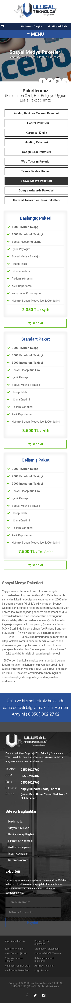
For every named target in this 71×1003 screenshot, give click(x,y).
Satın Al (37, 323)
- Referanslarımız (17, 860)
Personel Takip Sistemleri (42, 942)
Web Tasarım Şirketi (16, 953)
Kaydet (32, 923)
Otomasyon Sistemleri (46, 948)
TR (3, 26)
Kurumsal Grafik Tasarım (47, 953)
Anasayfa (16, 57)
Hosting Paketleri (36, 142)
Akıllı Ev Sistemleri (44, 965)
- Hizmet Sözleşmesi (19, 841)
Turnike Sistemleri (14, 948)
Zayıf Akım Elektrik (15, 941)
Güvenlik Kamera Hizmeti (14, 959)
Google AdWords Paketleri (36, 190)
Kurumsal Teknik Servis (17, 965)
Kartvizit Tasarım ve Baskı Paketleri (36, 200)
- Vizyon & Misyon (17, 828)
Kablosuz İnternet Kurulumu (44, 959)
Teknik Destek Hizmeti (36, 171)
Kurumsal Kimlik (36, 132)
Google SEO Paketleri (36, 152)
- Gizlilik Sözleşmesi (18, 847)
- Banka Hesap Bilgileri (20, 834)
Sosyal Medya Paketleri (36, 181)
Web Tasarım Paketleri (36, 161)
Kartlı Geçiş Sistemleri (17, 970)
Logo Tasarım (41, 970)
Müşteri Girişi (59, 26)
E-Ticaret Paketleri (36, 123)
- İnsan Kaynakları (17, 853)
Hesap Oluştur (33, 26)
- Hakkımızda (14, 821)
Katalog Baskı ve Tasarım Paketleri (36, 113)
